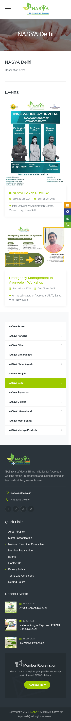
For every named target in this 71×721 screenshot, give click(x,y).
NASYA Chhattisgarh (20, 364)
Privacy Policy (16, 569)
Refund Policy (16, 582)
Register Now (37, 684)
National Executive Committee (26, 544)
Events (12, 556)
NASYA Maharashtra (20, 354)
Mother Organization (20, 538)
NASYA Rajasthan (18, 392)
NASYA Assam (16, 326)
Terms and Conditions (21, 575)
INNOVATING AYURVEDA (29, 193)
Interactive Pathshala (31, 643)
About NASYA (16, 531)
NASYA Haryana (17, 335)
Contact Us (14, 563)
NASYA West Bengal (20, 420)
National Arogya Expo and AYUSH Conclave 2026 (39, 627)
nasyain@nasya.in (21, 493)
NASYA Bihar (16, 345)
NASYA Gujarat (17, 401)
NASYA (34, 712)
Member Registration (20, 550)
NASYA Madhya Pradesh (22, 430)
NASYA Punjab (17, 373)
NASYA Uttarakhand (20, 411)
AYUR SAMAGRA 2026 (33, 608)
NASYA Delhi (15, 383)
